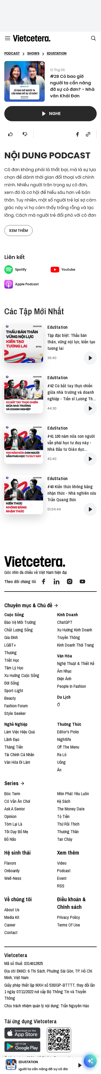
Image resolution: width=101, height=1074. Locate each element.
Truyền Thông (68, 637)
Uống (61, 762)
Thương (10, 653)
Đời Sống (11, 683)
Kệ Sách (63, 801)
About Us (11, 910)
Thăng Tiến (13, 747)
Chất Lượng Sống (18, 630)
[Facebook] (43, 581)
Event (62, 878)
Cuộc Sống (14, 615)
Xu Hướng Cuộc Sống (21, 675)
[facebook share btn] (77, 134)
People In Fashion (71, 686)
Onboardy (12, 871)
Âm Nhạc (64, 671)
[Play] (79, 1065)
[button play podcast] (90, 358)
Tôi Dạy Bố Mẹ (16, 832)
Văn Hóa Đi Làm (17, 762)
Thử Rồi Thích (68, 824)
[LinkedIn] (56, 581)
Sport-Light (13, 690)
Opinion (10, 816)
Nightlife (64, 739)
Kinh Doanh (67, 615)
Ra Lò (62, 754)
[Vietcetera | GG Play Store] (22, 1046)
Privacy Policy (68, 917)
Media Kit (11, 917)
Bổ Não (10, 839)
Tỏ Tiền (63, 816)
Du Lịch (64, 697)
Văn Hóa (64, 656)
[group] (77, 1065)
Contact (11, 932)
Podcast (64, 871)
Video (62, 863)
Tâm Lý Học (13, 668)
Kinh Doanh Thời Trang (75, 645)
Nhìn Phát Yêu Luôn (73, 794)
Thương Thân (68, 832)
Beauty (10, 698)
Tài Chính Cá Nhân (19, 754)
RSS (60, 886)
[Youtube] (82, 581)
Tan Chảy (64, 839)
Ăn (59, 770)
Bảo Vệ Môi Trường (20, 622)
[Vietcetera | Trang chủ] (31, 38)
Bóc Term (12, 794)
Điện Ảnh (64, 679)
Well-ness (12, 878)
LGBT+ (10, 645)
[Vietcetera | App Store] (22, 1033)
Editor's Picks (68, 732)
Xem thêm (18, 231)
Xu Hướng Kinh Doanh (74, 630)
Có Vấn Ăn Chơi (17, 801)
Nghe (55, 113)
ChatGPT (64, 622)
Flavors (10, 863)
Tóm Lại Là (13, 824)
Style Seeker (15, 713)
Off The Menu (68, 747)
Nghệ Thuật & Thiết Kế (75, 663)
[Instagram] (69, 581)
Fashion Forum (16, 706)
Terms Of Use (68, 925)
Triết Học (11, 660)
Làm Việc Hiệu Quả (19, 732)
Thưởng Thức (69, 724)
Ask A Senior (14, 809)
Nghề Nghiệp (15, 724)
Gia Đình (11, 637)
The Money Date (71, 809)
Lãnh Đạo (11, 739)
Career (9, 925)
